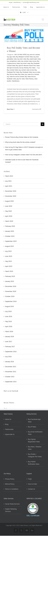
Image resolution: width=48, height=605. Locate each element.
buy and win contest (33, 54)
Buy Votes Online (30, 76)
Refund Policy (9, 484)
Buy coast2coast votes (34, 59)
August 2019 (9, 246)
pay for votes (21, 79)
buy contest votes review (28, 61)
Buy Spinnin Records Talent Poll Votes (28, 65)
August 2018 (9, 306)
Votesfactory (15, 81)
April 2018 (8, 326)
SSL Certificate (32, 516)
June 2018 (8, 316)
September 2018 (10, 301)
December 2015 (10, 367)
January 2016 (9, 362)
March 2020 (9, 221)
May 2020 (8, 211)
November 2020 (10, 196)
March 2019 (9, 271)
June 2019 (8, 256)
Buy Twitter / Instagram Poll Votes (35, 455)
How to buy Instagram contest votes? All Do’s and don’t (23, 155)
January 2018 (9, 336)
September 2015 (10, 382)
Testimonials (9, 429)
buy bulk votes (21, 59)
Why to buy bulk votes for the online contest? (20, 142)
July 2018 (8, 311)
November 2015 (10, 372)
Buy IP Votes (32, 427)
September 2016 (10, 352)
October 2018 (9, 296)
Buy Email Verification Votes (35, 433)
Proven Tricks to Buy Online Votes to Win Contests (21, 137)
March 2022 (9, 176)
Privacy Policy (9, 479)
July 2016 (8, 357)
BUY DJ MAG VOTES (20, 54)
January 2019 (9, 281)
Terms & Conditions (11, 489)
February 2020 (10, 226)
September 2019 (10, 241)
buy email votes (25, 63)
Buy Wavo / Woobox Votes (34, 448)
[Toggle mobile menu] (43, 19)
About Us (8, 419)
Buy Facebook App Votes (34, 420)
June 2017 (8, 341)
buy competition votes (14, 61)
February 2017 (10, 346)
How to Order (32, 484)
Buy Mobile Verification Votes (33, 463)
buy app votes (11, 57)
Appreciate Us (9, 434)
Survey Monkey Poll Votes (27, 68)
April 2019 (8, 266)
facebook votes (11, 79)
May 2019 (8, 261)
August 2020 (9, 201)
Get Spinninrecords (13, 68)
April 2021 (8, 186)
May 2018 (8, 321)
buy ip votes (36, 72)
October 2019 (9, 236)
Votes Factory (29, 79)
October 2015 (9, 377)
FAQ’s (30, 479)
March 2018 (9, 331)
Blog (6, 424)
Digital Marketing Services (11, 510)
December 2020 (10, 191)
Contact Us (31, 489)
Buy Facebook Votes (26, 72)
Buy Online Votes (12, 74)
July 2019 (8, 251)
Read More (10, 109)
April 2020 (8, 216)
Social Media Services (12, 504)
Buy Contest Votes (12, 70)
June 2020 (8, 206)
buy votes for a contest (32, 74)
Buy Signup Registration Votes (34, 440)
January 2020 (9, 231)
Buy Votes (21, 74)
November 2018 (10, 291)
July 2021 (8, 181)
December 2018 (10, 286)
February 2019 (10, 276)
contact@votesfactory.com (31, 2)
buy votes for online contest (15, 76)
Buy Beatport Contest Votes (24, 57)
